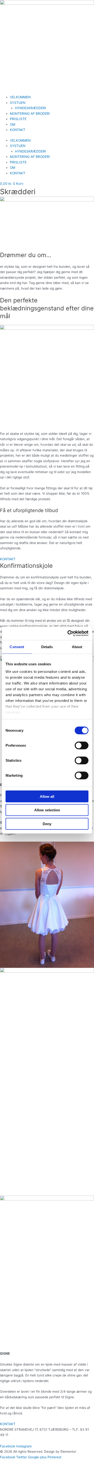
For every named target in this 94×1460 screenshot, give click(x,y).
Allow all (47, 796)
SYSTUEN (17, 103)
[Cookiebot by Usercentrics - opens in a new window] (67, 633)
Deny (47, 824)
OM (12, 124)
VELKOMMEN (20, 97)
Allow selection (47, 810)
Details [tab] (47, 647)
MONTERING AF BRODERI (30, 113)
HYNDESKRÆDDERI (30, 108)
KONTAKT (17, 130)
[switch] (81, 745)
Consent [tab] (17, 647)
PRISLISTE (18, 119)
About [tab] (77, 647)
